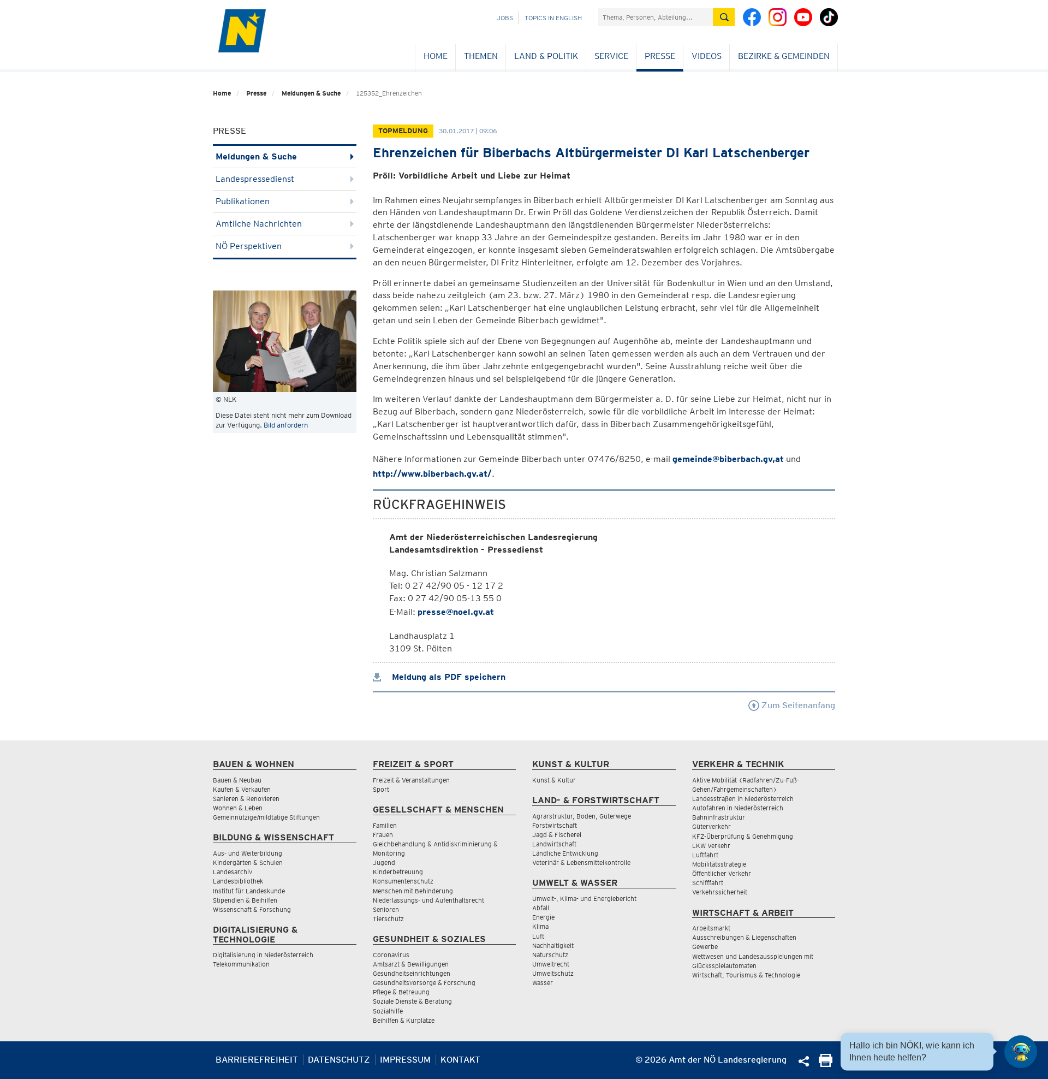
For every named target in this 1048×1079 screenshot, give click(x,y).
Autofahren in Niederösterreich (737, 808)
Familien (385, 825)
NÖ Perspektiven (249, 246)
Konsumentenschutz (403, 881)
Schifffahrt (707, 883)
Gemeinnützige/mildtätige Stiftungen (266, 817)
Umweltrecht (550, 964)
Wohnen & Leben (238, 808)
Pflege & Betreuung (401, 992)
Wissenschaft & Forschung (252, 909)
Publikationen (243, 201)
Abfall (540, 908)
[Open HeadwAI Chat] (1020, 1051)
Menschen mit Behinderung (413, 891)
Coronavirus (391, 955)
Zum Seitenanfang (797, 705)
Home (436, 56)
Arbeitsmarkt (711, 928)
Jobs (505, 18)
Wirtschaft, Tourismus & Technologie (746, 975)
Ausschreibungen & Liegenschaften (744, 937)
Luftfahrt (705, 855)
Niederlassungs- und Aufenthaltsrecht (428, 900)
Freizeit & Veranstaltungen (411, 780)
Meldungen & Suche (311, 93)
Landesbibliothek (238, 881)
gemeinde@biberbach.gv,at (728, 459)
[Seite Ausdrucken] (825, 1064)
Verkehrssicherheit (719, 892)
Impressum (405, 1059)
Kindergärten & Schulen (248, 862)
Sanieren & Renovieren (246, 799)
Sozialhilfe (388, 1011)
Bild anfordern (286, 425)
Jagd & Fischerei (556, 835)
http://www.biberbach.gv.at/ (432, 474)
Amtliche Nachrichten (259, 223)
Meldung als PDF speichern (447, 677)
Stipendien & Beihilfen (245, 900)
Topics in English (553, 18)
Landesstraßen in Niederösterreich (743, 799)
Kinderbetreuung (398, 872)
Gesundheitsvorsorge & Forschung (424, 983)
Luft (538, 936)
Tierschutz (388, 919)
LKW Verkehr (711, 845)
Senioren (386, 909)
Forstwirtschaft (554, 825)
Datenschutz (339, 1059)
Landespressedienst (255, 179)
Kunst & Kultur (554, 780)
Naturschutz (550, 955)
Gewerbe (705, 946)
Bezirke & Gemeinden (784, 56)
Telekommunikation (241, 964)
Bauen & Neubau (237, 780)
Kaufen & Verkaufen (242, 789)
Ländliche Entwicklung (565, 853)
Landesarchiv (232, 872)
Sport (381, 789)
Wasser (542, 983)
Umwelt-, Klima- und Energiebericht (584, 898)
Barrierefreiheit (257, 1059)
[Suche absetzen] (724, 17)
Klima (540, 926)
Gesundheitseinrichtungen (411, 973)
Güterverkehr (711, 826)
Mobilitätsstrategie (719, 864)
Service (611, 56)
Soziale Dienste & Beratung (412, 1001)
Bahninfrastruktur (718, 817)
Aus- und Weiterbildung (247, 853)
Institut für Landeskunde (249, 891)
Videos (707, 56)
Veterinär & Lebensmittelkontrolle (581, 862)
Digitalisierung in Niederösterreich (263, 955)
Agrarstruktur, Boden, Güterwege (581, 816)
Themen (481, 56)
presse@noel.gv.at (456, 612)
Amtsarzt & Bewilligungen (411, 964)
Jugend (384, 862)
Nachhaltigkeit (553, 945)
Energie (543, 917)
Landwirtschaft (554, 844)
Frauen (383, 835)
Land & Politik (546, 56)
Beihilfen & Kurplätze (403, 1020)
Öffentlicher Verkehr (721, 873)
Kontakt (460, 1059)
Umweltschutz (553, 973)
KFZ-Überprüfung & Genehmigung (742, 836)
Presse (660, 56)
